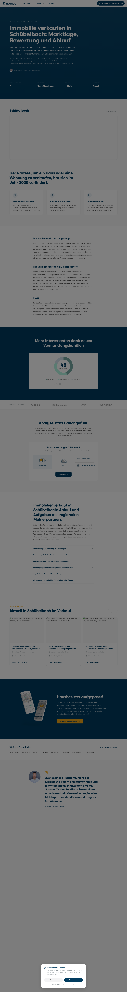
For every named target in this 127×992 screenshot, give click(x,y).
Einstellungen (56, 984)
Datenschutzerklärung (69, 984)
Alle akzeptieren (73, 980)
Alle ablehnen (54, 980)
